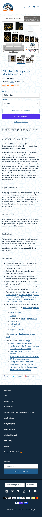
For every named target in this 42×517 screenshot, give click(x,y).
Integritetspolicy (9, 424)
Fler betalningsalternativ (21, 122)
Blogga (6, 446)
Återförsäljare (9, 418)
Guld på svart (14, 321)
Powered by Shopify (29, 510)
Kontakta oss (9, 407)
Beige (23, 318)
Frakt (12, 81)
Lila (16, 310)
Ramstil (4, 91)
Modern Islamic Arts (17, 510)
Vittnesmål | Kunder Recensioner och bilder (19, 412)
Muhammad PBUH (25, 294)
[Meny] (38, 7)
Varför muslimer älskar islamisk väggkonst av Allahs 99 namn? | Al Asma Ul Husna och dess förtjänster (24, 346)
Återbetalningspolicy (11, 435)
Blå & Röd (33, 318)
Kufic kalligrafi (15, 324)
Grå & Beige (27, 307)
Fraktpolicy (8, 440)
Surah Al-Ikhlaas (28, 299)
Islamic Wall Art (9, 401)
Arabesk (13, 315)
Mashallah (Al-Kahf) (19, 297)
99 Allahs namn (15, 313)
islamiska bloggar (25, 341)
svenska (30, 485)
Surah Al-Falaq (24, 302)
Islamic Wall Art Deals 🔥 (13, 452)
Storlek (4, 99)
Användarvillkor (9, 429)
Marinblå (36, 307)
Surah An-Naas (11, 302)
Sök (5, 395)
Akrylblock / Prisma (17, 330)
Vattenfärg (13, 327)
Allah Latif (16, 299)
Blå (12, 310)
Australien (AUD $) (14, 485)
